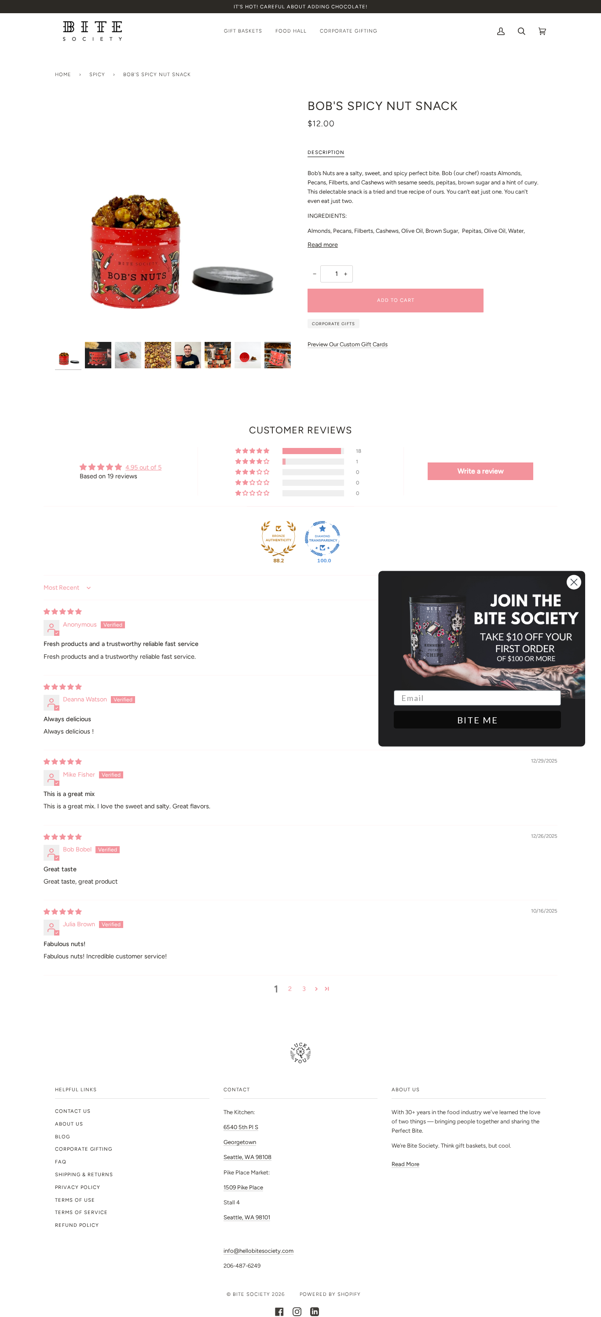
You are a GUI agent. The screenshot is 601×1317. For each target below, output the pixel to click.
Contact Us (73, 1111)
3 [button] (304, 989)
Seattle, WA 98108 (247, 1157)
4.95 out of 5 (143, 467)
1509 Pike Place (243, 1187)
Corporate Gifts (333, 323)
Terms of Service (81, 1212)
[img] (62, 612)
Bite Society (251, 1294)
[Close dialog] (574, 582)
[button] (253, 451)
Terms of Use (75, 1200)
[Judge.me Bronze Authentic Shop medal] (278, 538)
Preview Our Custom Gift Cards (348, 344)
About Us (69, 1124)
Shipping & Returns (84, 1174)
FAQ (60, 1162)
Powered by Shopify (330, 1294)
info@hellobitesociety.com (258, 1250)
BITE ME (477, 719)
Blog (62, 1137)
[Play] (174, 219)
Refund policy (77, 1225)
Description (326, 152)
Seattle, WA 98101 (247, 1217)
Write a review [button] (481, 471)
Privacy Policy (77, 1187)
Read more (323, 245)
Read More (405, 1164)
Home (63, 74)
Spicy (97, 74)
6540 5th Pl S (241, 1127)
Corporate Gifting (83, 1149)
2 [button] (290, 989)
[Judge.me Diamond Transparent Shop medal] (322, 538)
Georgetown (240, 1142)
